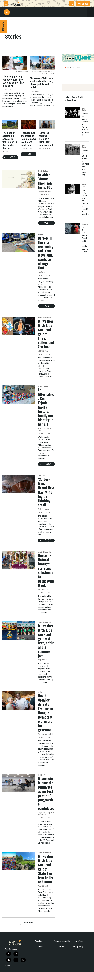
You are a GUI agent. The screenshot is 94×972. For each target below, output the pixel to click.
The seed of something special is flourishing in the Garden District (9, 140)
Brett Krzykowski (43, 509)
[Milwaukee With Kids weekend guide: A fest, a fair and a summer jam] (18, 630)
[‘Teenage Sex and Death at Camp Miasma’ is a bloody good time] (28, 124)
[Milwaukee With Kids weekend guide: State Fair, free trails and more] (18, 861)
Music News (84, 185)
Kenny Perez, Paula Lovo (44, 429)
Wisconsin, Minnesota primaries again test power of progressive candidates (46, 793)
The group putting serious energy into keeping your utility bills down (13, 81)
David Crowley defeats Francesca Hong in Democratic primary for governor (45, 712)
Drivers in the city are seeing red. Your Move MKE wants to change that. (45, 253)
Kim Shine (41, 272)
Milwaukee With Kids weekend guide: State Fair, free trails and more (46, 869)
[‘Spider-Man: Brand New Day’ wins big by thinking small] (18, 484)
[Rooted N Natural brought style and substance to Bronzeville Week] (18, 560)
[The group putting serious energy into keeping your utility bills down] (14, 63)
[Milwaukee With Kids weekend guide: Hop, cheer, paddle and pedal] (42, 63)
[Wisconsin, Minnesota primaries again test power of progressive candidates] (18, 783)
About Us (38, 941)
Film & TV (41, 475)
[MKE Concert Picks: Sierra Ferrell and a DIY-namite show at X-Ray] (72, 228)
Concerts (85, 224)
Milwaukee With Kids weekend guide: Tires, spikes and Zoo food (46, 333)
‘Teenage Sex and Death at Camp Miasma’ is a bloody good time (28, 139)
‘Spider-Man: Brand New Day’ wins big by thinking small (46, 491)
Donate (84, 3)
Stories (40, 234)
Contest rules (59, 947)
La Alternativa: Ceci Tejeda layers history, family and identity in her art (46, 407)
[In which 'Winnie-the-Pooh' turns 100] (18, 179)
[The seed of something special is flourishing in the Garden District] (10, 124)
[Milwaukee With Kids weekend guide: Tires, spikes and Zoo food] (18, 326)
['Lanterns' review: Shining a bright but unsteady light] (47, 124)
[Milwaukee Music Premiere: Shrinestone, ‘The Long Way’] (72, 149)
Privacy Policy (78, 947)
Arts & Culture (43, 171)
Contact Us (39, 947)
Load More (28, 922)
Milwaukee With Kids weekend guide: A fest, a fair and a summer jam (46, 640)
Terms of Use (78, 941)
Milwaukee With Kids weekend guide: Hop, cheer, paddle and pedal (41, 83)
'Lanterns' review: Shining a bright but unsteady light (46, 139)
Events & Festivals (44, 317)
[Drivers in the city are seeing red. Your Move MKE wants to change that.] (18, 242)
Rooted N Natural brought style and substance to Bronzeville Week (46, 570)
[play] (7, 12)
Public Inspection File (62, 941)
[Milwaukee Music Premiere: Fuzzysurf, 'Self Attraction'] (72, 112)
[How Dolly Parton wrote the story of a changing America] (72, 189)
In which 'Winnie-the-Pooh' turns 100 (45, 181)
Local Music (84, 109)
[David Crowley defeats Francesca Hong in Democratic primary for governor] (18, 700)
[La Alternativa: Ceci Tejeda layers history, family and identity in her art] (18, 394)
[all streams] (90, 12)
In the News (42, 692)
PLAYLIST (3, 26)
